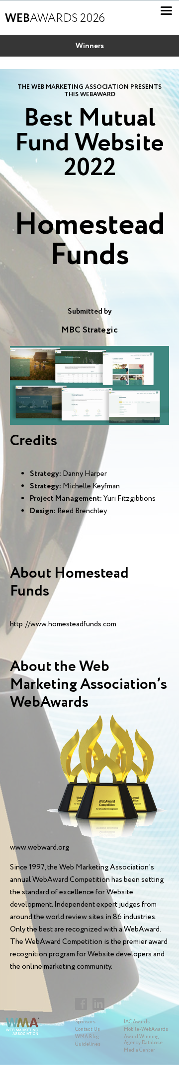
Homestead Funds (89, 240)
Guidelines (87, 1044)
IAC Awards (137, 1022)
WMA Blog (87, 1037)
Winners (90, 46)
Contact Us (87, 1029)
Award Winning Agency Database (143, 1040)
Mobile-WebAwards (146, 1029)
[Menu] (166, 10)
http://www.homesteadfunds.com (63, 624)
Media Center (139, 1050)
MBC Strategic (89, 330)
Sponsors (85, 1022)
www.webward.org (39, 847)
